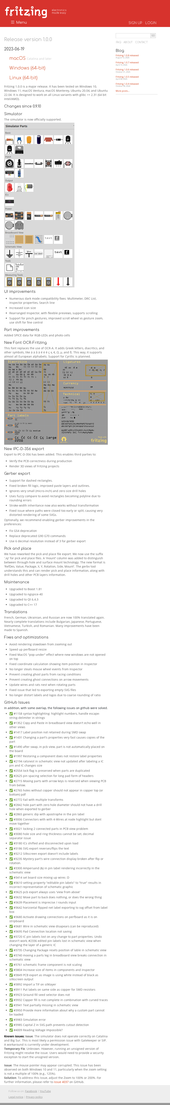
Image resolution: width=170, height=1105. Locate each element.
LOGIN (150, 23)
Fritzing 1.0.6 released (127, 70)
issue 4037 (61, 1082)
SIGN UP (135, 23)
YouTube (45, 1091)
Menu (21, 22)
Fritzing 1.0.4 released (127, 84)
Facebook (31, 1091)
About (128, 42)
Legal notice (15, 1097)
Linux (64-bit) (23, 78)
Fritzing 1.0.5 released (127, 77)
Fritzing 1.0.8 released (127, 56)
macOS (18, 58)
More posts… (123, 90)
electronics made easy (59, 11)
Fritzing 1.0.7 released (127, 63)
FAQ (118, 42)
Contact (141, 42)
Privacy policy (34, 1097)
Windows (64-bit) (27, 68)
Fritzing (36, 11)
